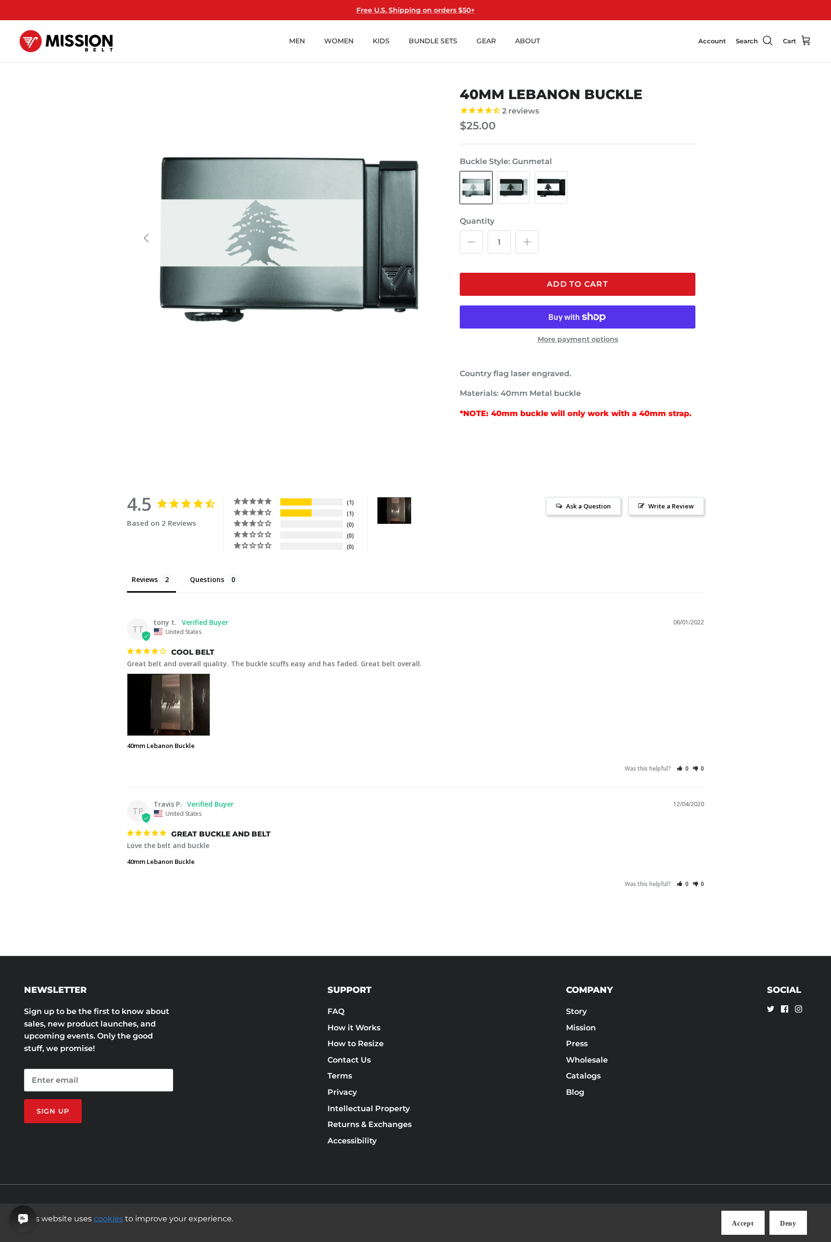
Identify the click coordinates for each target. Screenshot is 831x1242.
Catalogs (583, 1075)
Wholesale (587, 1060)
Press (577, 1043)
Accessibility (352, 1140)
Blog (575, 1092)
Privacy (342, 1092)
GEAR (486, 41)
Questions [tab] (207, 579)
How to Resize (355, 1043)
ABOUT (527, 41)
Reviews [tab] (145, 579)
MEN (297, 41)
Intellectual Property (368, 1108)
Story (576, 1011)
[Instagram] (798, 1009)
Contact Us (349, 1060)
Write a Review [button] (671, 506)
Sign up (53, 1111)
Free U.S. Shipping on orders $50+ (415, 10)
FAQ (335, 1011)
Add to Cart (577, 284)
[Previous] (146, 238)
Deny (788, 1223)
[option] (287, 238)
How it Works (353, 1027)
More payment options (578, 339)
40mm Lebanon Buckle (161, 745)
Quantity (477, 221)
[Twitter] (770, 1009)
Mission (581, 1027)
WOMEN (338, 41)
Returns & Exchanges (369, 1124)
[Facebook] (784, 1009)
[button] (682, 768)
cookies (108, 1218)
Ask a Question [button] (588, 506)
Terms (339, 1075)
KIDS (381, 41)
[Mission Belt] (66, 41)
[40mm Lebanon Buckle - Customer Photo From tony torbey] (394, 510)
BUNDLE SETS (433, 41)
